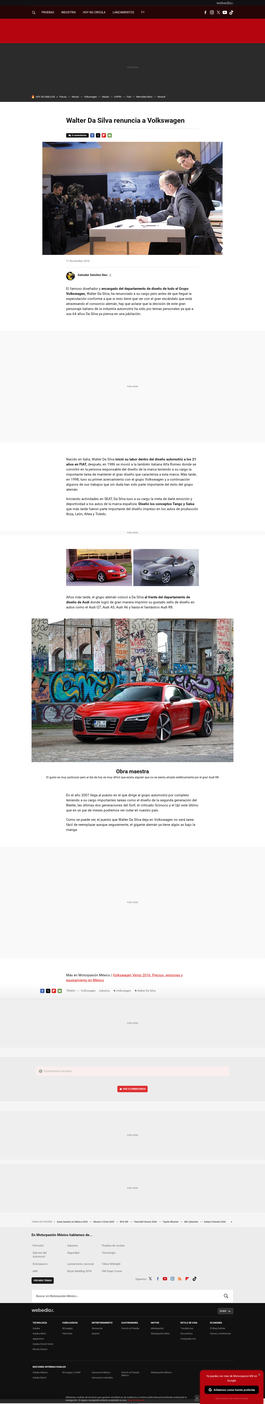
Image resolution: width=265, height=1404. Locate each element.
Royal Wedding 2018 (79, 1271)
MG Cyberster (191, 1221)
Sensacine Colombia (102, 1377)
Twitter (218, 12)
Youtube (225, 12)
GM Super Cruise (112, 1271)
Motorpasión (157, 1328)
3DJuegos (67, 1328)
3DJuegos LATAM (71, 1372)
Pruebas (48, 12)
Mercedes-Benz (144, 96)
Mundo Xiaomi (40, 1349)
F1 (143, 12)
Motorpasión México (161, 1372)
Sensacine (97, 1328)
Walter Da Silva (146, 990)
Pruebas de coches (113, 1245)
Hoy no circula (94, 12)
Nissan (75, 96)
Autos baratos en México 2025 (72, 1221)
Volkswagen (90, 96)
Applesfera (38, 1338)
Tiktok (231, 12)
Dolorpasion (40, 1264)
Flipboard (104, 135)
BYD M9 (124, 1221)
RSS (180, 1278)
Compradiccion (188, 1338)
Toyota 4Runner (171, 1221)
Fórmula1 (38, 1245)
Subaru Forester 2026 (215, 1221)
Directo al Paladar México (130, 1374)
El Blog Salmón (217, 1328)
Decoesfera (186, 1333)
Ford (129, 96)
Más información (136, 1400)
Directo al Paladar (130, 1328)
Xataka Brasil (39, 1377)
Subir (223, 1311)
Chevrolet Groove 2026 (145, 1221)
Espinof (96, 1333)
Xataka (36, 1328)
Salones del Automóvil (40, 1254)
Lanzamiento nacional (80, 1264)
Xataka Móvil (39, 1333)
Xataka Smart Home (43, 1344)
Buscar (226, 1296)
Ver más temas (43, 1280)
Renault (161, 96)
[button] (94, 275)
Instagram (212, 12)
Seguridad (73, 1252)
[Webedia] (225, 3)
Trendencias (186, 1328)
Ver (134, 1089)
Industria (68, 12)
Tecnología (108, 1252)
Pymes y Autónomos (220, 1333)
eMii (35, 1271)
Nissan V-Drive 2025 (104, 1221)
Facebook (205, 12)
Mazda (105, 96)
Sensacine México (101, 1372)
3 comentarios (79, 135)
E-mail (109, 135)
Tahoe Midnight (111, 1264)
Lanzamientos (123, 12)
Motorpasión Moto (160, 1333)
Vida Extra (67, 1333)
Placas (63, 96)
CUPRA (117, 96)
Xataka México (40, 1372)
